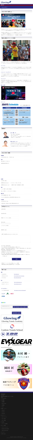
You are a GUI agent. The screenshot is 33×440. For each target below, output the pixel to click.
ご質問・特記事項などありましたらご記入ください (9, 234)
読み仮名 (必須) (3, 213)
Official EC (3, 410)
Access (3, 406)
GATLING (3, 411)
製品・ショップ (4, 408)
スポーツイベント (4, 416)
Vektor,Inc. (21, 437)
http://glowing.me (16, 274)
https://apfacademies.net (17, 277)
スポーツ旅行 (4, 418)
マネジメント (4, 415)
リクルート (3, 432)
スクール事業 (4, 425)
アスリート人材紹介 (5, 423)
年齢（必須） (3, 222)
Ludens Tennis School (5, 430)
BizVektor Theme (16, 437)
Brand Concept (4, 403)
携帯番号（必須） (4, 229)
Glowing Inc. (15, 436)
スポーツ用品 (4, 420)
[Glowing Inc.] (6, 2)
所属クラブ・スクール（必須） (6, 217)
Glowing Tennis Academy (5, 428)
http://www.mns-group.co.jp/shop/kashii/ (20, 290)
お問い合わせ (4, 433)
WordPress (11, 437)
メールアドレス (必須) (4, 225)
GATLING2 (3, 413)
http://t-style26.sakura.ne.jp (18, 282)
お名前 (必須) (3, 209)
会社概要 (3, 401)
